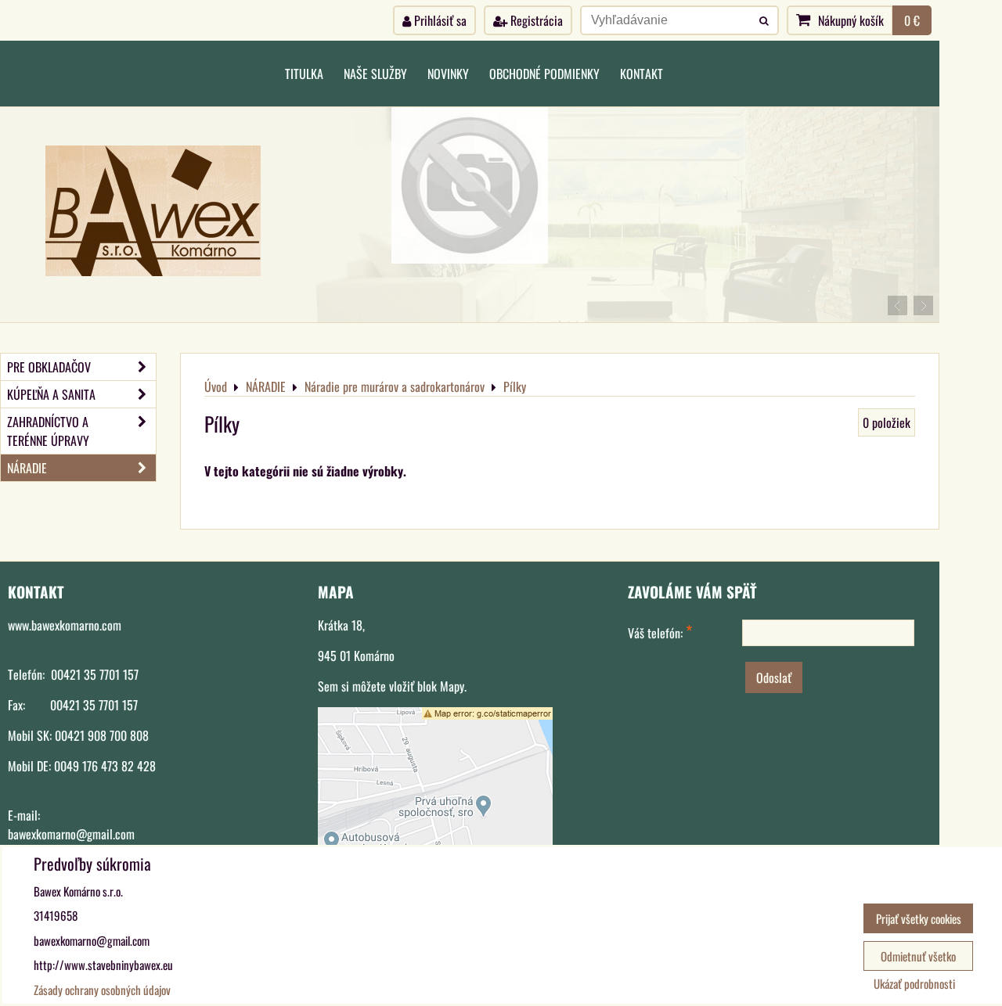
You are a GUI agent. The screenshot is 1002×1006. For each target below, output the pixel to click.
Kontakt (641, 73)
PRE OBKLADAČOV (49, 366)
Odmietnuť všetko (918, 956)
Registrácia (535, 20)
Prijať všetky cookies (918, 918)
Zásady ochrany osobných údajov (102, 989)
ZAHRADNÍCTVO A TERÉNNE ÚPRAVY (48, 431)
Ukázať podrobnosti (914, 983)
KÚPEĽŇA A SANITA (51, 394)
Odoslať (773, 677)
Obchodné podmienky (544, 73)
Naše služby (375, 73)
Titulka (304, 73)
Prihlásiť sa (439, 20)
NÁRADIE (27, 467)
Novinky (448, 73)
